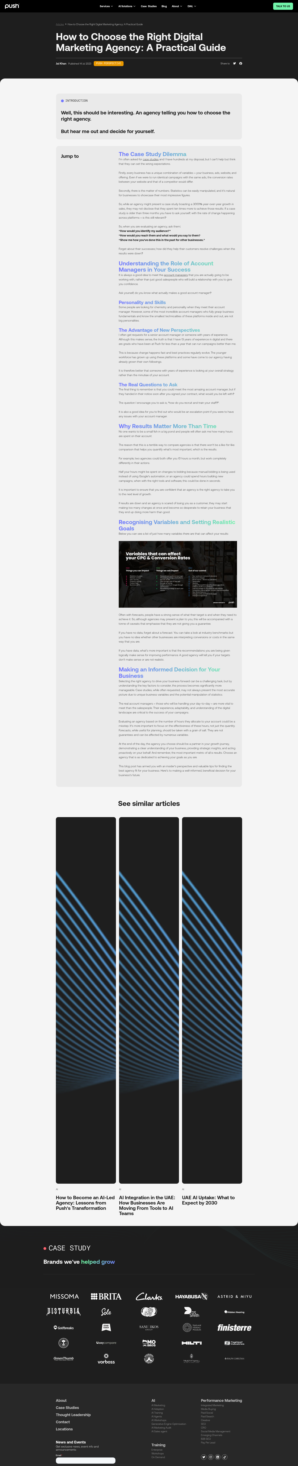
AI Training (157, 1412)
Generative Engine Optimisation (168, 1423)
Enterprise (157, 1449)
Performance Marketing (221, 1400)
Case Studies (149, 6)
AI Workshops (158, 1420)
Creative (205, 1420)
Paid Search (207, 1416)
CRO (203, 1427)
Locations (64, 1429)
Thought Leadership (73, 1415)
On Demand (158, 1457)
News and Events (71, 1442)
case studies (151, 159)
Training (158, 1445)
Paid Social (207, 1412)
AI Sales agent (159, 1431)
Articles (60, 24)
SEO (203, 1423)
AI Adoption (157, 1409)
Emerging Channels (211, 1435)
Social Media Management (215, 1431)
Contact (63, 1422)
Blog (164, 6)
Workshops (157, 1453)
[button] (106, 6)
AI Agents (156, 1416)
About (61, 1400)
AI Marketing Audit (161, 1427)
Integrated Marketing (212, 1405)
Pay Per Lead (208, 1442)
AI (153, 1400)
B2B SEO (206, 1438)
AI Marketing (158, 1405)
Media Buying (208, 1409)
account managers (176, 275)
